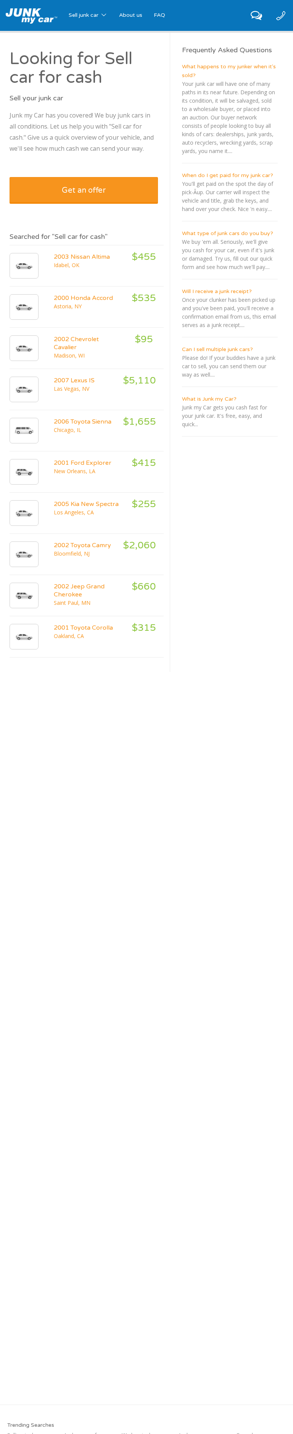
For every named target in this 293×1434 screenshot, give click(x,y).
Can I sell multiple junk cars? (217, 349)
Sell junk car (84, 15)
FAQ (159, 15)
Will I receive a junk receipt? (217, 291)
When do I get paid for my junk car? (227, 175)
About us (130, 15)
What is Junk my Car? (209, 399)
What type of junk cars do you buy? (227, 233)
